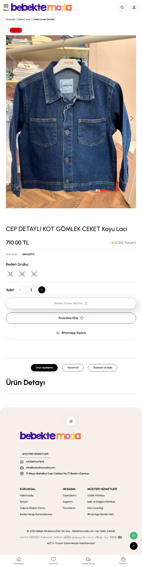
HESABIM (69, 489)
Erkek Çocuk (24, 19)
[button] (131, 118)
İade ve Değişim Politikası (101, 501)
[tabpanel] (71, 382)
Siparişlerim (69, 495)
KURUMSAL (28, 489)
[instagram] (71, 421)
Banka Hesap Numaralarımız (36, 514)
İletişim (24, 501)
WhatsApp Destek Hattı (100, 514)
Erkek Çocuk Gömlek (43, 19)
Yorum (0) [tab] (73, 367)
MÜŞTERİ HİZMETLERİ (102, 489)
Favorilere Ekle (68, 318)
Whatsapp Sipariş (73, 333)
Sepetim (68, 501)
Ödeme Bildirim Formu (32, 508)
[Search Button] (122, 7)
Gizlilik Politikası (96, 495)
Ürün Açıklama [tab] (44, 367)
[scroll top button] (134, 546)
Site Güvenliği (95, 508)
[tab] (123, 242)
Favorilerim (69, 508)
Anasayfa (10, 19)
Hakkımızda (26, 495)
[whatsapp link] (134, 536)
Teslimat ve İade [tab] (102, 367)
